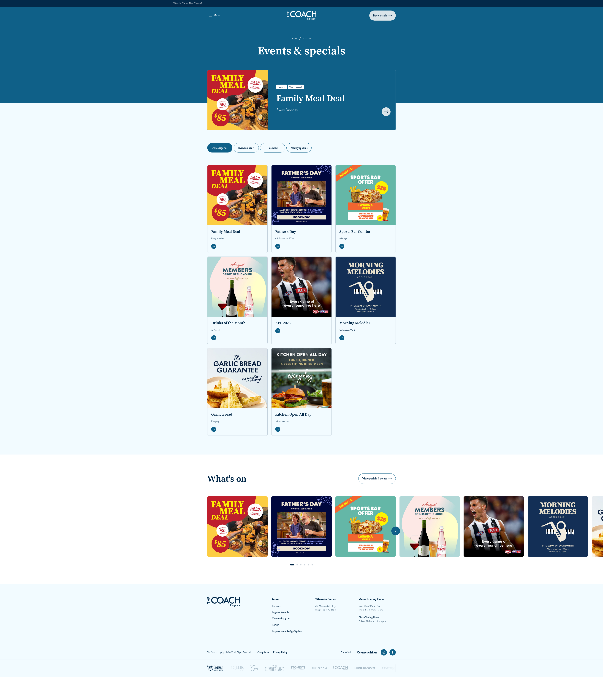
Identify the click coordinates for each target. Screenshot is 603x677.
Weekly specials (299, 148)
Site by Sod (346, 652)
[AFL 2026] (494, 526)
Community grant (281, 618)
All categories (219, 148)
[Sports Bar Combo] (365, 526)
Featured (273, 148)
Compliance (263, 652)
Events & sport (246, 148)
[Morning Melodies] (558, 526)
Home (294, 38)
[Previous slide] (207, 531)
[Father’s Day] (301, 526)
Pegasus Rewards (280, 612)
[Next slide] (395, 531)
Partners (276, 606)
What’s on (306, 38)
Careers (276, 624)
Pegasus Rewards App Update (287, 631)
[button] (213, 15)
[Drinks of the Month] (429, 526)
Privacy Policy (280, 652)
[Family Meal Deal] (237, 526)
